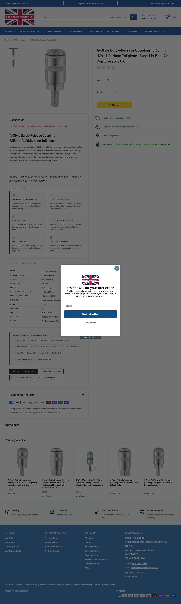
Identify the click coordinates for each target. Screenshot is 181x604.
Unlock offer (90, 314)
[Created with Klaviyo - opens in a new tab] (90, 337)
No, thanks (90, 322)
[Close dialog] (117, 268)
